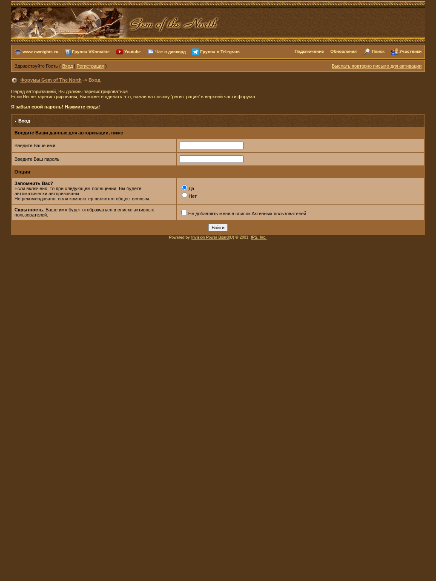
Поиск (378, 51)
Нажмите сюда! (82, 106)
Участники (410, 51)
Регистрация (90, 65)
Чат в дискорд (170, 51)
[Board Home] (115, 21)
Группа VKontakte (91, 51)
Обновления (343, 51)
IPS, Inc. (259, 237)
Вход (67, 65)
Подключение (309, 51)
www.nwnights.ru (40, 51)
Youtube (132, 51)
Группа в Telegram (220, 51)
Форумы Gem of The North (51, 80)
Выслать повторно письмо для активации (377, 65)
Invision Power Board (210, 237)
